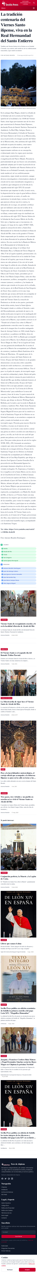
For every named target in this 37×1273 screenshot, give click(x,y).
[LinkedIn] (12, 1179)
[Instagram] (9, 1179)
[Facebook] (2, 1179)
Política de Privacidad (7, 1208)
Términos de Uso (6, 1213)
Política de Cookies (7, 1210)
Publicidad (4, 1246)
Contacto (4, 1218)
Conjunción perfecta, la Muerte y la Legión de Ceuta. (18, 877)
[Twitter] (5, 1179)
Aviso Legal (4, 1215)
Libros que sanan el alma (11, 943)
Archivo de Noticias (7, 1192)
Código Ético (5, 1205)
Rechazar (10, 1270)
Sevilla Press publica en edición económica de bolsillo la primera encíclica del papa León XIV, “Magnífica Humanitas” (18, 1010)
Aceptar (27, 1270)
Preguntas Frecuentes (8, 1248)
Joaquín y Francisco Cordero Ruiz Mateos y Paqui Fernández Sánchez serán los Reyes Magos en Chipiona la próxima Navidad (18, 1062)
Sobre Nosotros (6, 1203)
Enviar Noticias (5, 1251)
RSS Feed (4, 1194)
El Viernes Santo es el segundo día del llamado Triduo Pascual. (16, 654)
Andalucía (4, 1189)
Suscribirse (18, 1236)
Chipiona (4, 1187)
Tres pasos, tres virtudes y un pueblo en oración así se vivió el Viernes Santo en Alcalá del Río (17, 799)
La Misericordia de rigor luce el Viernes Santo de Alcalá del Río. (17, 703)
